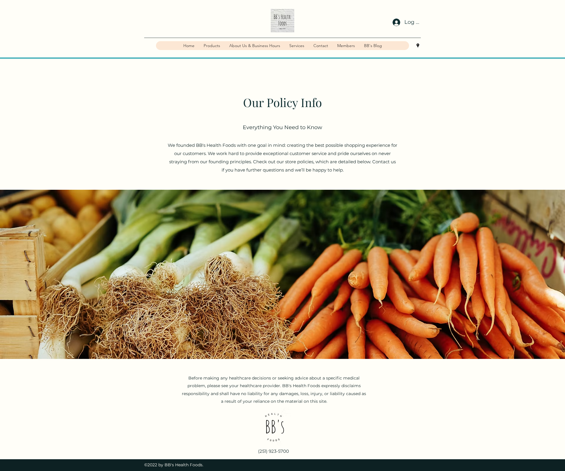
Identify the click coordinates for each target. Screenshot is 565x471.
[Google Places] (418, 46)
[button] (212, 45)
